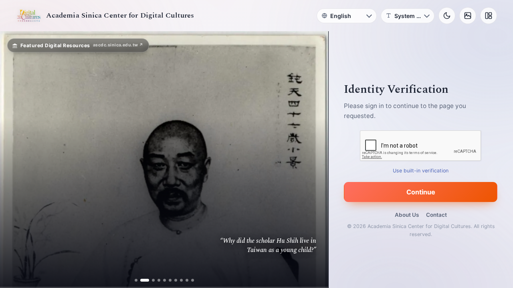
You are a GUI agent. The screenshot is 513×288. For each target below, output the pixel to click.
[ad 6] (170, 280)
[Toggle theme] (446, 15)
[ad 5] (164, 280)
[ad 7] (175, 280)
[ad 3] (150, 280)
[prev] (14, 159)
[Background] (467, 15)
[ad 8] (181, 280)
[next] (314, 159)
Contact (436, 215)
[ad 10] (192, 280)
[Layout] (488, 15)
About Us (407, 215)
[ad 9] (187, 280)
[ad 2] (141, 280)
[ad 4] (159, 280)
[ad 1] (136, 280)
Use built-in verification (421, 171)
